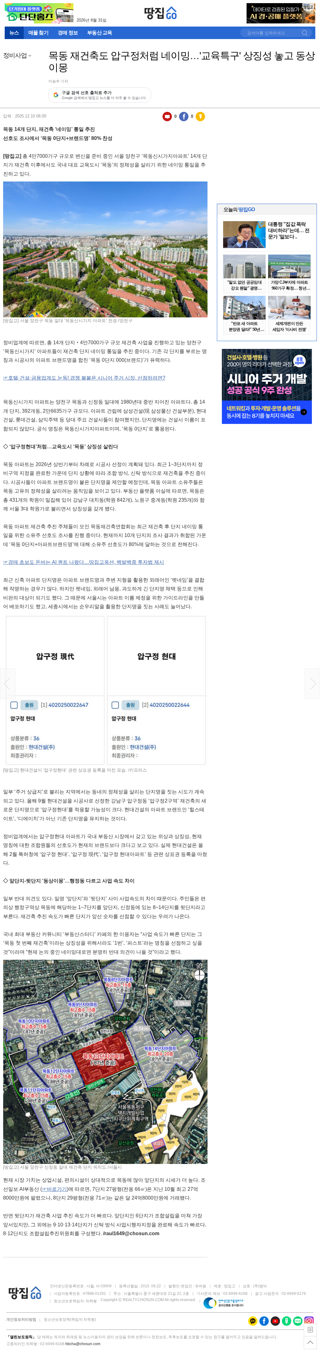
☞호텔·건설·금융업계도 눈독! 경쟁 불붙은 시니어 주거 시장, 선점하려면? (84, 377)
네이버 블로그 (297, 1321)
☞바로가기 (54, 1189)
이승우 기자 (58, 81)
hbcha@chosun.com (82, 1344)
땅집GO (161, 13)
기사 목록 (310, 1329)
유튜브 (275, 1321)
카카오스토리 (200, 116)
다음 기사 (312, 683)
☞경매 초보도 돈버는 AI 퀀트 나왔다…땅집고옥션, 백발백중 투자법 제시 (83, 562)
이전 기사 (8, 683)
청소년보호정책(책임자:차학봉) (70, 1319)
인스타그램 (309, 1321)
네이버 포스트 (286, 1321)
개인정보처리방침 (21, 1319)
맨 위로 (310, 1342)
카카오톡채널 (253, 1321)
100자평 (167, 116)
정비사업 (15, 55)
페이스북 (183, 116)
